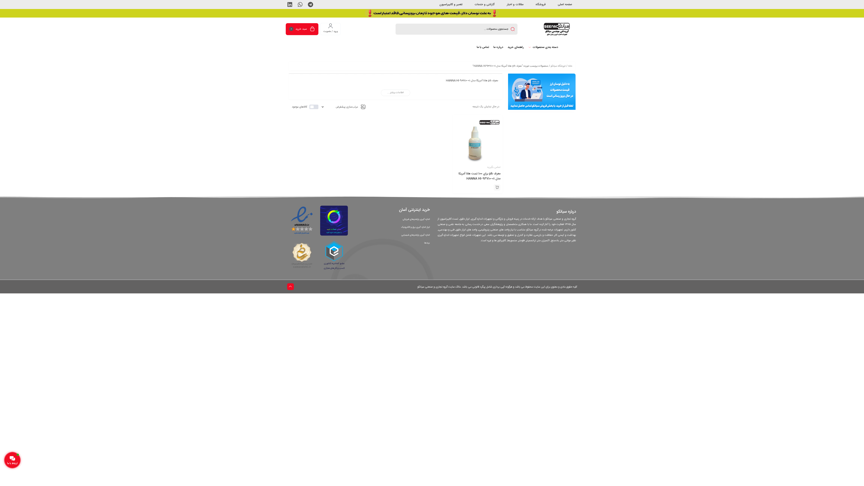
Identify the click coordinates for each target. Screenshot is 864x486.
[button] (310, 4)
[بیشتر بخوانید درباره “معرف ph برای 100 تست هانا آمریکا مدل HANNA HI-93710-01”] (497, 187)
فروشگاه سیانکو (558, 66)
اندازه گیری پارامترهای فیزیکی (416, 219)
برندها (427, 243)
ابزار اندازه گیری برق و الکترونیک (415, 227)
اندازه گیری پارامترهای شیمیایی (415, 235)
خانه (570, 66)
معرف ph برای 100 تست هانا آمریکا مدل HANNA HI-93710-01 (479, 176)
